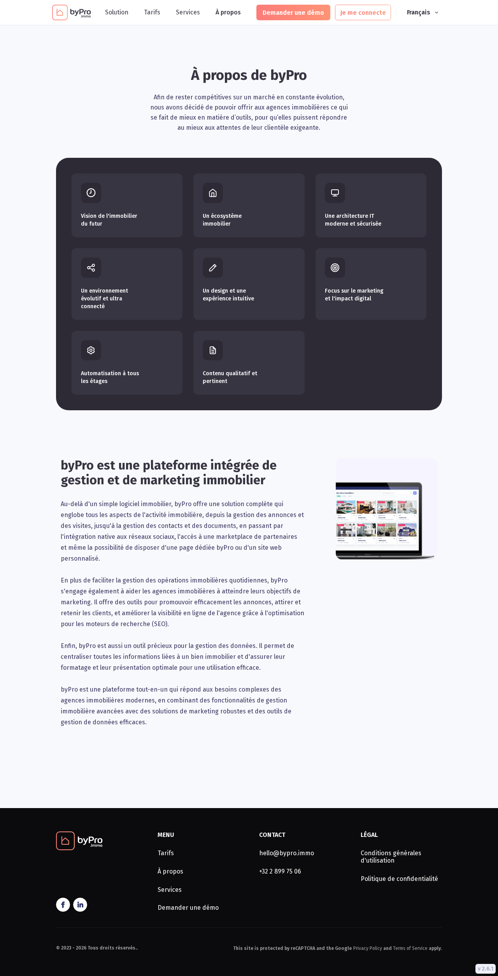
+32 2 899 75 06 (280, 871)
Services (188, 12)
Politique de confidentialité (399, 878)
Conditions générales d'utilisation (391, 857)
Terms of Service (410, 948)
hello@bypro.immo (286, 853)
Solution (116, 12)
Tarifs (152, 12)
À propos (228, 12)
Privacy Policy (367, 948)
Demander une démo (188, 907)
